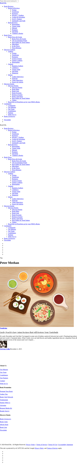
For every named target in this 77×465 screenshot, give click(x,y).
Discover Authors (9, 172)
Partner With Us (5, 402)
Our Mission (12, 229)
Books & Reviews (14, 130)
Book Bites (15, 211)
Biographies (16, 146)
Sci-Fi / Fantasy (17, 141)
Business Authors (17, 188)
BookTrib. (3, 3)
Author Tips (4, 394)
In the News (16, 168)
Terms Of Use (52, 444)
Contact (2, 381)
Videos (14, 222)
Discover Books (9, 206)
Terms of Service (41, 444)
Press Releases (16, 170)
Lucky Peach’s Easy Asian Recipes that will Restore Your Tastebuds (29, 332)
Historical (15, 195)
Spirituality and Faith (18, 143)
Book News (8, 157)
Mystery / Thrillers (18, 137)
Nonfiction (15, 134)
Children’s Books (17, 155)
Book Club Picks (17, 218)
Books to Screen (17, 217)
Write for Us (4, 383)
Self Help (15, 153)
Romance (15, 135)
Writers (10, 197)
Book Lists (15, 213)
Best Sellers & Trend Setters (21, 164)
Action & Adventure (18, 139)
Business (15, 152)
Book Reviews (8, 128)
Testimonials (4, 400)
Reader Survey (4, 411)
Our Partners (4, 378)
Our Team (11, 231)
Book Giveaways (9, 238)
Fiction (14, 132)
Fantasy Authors (17, 182)
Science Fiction (17, 181)
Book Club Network (6, 397)
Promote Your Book (6, 391)
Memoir (14, 150)
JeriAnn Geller (5, 349)
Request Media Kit (6, 408)
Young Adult (16, 148)
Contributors (12, 233)
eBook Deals (4, 424)
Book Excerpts (16, 215)
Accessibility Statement (65, 444)
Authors (10, 173)
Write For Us (12, 236)
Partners (10, 235)
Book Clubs (4, 422)
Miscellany (15, 166)
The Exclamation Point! (19, 163)
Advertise (3, 405)
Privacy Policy (30, 444)
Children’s (15, 190)
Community (8, 226)
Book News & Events (15, 159)
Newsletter (7, 240)
